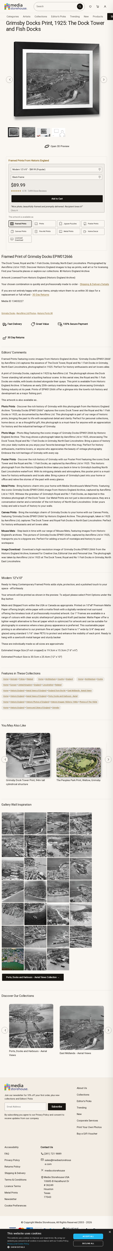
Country (61, 679)
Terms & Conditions (15, 1179)
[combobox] (55, 6)
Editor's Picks (58, 16)
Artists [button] (26, 16)
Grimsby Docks (8, 313)
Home (5, 679)
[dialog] (56, 1240)
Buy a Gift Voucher (87, 1133)
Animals (13, 679)
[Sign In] (105, 6)
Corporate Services (87, 1120)
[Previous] (9, 79)
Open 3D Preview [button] (59, 146)
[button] (38, 1247)
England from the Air (57, 690)
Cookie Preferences (15, 1205)
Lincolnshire (48, 685)
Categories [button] (13, 16)
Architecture (50, 679)
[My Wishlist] (90, 6)
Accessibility (12, 1147)
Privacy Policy (12, 1160)
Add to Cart (57, 198)
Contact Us (47, 1147)
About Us (82, 1088)
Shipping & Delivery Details (94, 284)
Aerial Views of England (36, 690)
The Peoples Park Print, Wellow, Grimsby (78, 780)
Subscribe (57, 1106)
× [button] (110, 1232)
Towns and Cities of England (38, 707)
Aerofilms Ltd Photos (26, 313)
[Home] (18, 6)
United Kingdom (25, 685)
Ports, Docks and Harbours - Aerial (63, 696)
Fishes (22, 679)
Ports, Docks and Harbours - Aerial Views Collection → (32, 977)
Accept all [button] (88, 1236)
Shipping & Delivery (15, 1173)
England (69, 679)
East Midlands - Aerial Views (80, 690)
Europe (13, 685)
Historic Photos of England (37, 702)
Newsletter (11, 1199)
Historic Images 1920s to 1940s (64, 702)
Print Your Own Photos (89, 1127)
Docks (100, 679)
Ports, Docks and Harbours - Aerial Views (28, 1053)
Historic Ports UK (45, 313)
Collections (41, 16)
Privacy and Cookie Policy (18, 1243)
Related (30, 679)
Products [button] (98, 16)
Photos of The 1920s (88, 702)
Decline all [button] (88, 1243)
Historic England (17, 690)
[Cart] (97, 6)
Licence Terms (13, 1186)
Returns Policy (12, 1166)
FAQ (7, 1153)
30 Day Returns (40, 294)
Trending (75, 16)
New (86, 16)
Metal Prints (11, 1192)
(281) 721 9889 (53, 1153)
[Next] (103, 79)
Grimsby (55, 707)
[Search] (80, 6)
